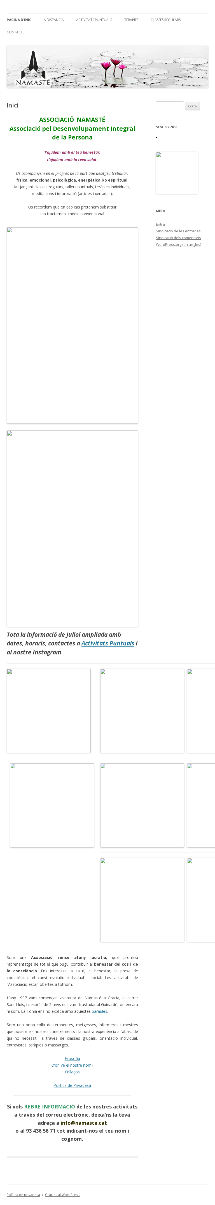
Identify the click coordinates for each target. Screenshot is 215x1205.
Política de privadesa (23, 1194)
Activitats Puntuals (94, 19)
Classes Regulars (166, 19)
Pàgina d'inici (19, 19)
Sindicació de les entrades (178, 230)
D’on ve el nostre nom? (72, 1065)
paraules (99, 1011)
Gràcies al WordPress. (62, 1194)
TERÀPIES (131, 19)
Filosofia (72, 1058)
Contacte (15, 32)
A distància (54, 19)
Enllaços (72, 1072)
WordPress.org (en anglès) (178, 244)
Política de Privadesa (72, 1085)
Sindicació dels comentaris (178, 237)
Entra (160, 224)
